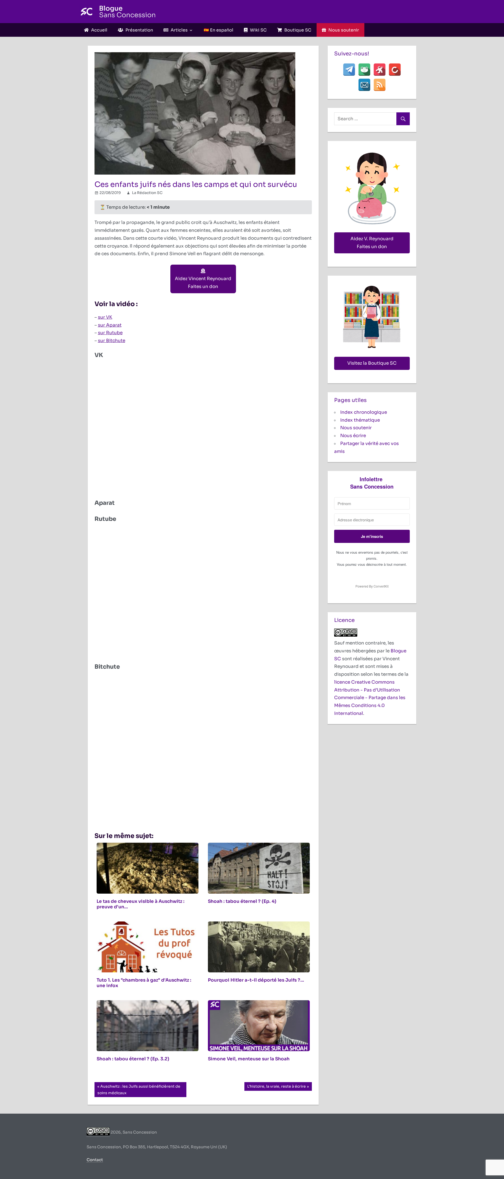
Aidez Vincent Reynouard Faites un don (203, 282)
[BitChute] (394, 69)
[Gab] (364, 69)
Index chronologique (363, 412)
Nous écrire (353, 435)
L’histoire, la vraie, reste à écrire (276, 1087)
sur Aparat (110, 325)
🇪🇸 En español (218, 30)
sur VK (105, 317)
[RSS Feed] (379, 84)
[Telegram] (349, 69)
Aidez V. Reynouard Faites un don (371, 242)
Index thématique (360, 420)
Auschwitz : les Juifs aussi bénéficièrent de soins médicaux (138, 1089)
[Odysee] (379, 69)
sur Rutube (110, 333)
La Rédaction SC (147, 192)
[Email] (364, 84)
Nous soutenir (356, 428)
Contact (95, 1159)
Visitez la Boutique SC (372, 363)
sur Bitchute (111, 340)
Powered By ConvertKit (371, 586)
